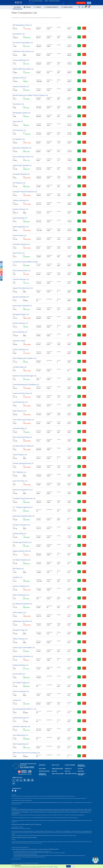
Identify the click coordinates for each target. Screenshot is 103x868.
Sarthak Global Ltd (19, 533)
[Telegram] (13, 783)
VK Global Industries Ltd (21, 560)
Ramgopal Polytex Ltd (21, 314)
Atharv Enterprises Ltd (21, 595)
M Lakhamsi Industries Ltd (22, 604)
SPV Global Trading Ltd (21, 682)
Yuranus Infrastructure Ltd (22, 393)
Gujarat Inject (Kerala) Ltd (22, 165)
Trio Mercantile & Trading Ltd (23, 446)
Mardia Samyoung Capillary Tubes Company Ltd (30, 95)
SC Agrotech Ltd (19, 139)
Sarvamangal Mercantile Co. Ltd (24, 709)
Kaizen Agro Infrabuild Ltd (22, 305)
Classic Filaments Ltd (20, 349)
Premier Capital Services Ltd (23, 463)
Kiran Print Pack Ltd (20, 481)
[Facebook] (13, 780)
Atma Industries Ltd (20, 332)
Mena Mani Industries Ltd (22, 148)
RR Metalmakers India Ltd (22, 25)
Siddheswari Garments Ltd (22, 621)
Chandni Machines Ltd (21, 279)
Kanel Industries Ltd (20, 218)
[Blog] (24, 780)
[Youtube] (28, 780)
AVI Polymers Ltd (19, 183)
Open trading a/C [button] (81, 2)
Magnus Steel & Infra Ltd (22, 551)
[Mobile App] (82, 7)
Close (73, 866)
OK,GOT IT (68, 866)
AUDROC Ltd (17, 577)
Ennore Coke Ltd (19, 674)
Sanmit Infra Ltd (18, 253)
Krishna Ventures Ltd (20, 323)
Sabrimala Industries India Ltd (23, 516)
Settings (55, 866)
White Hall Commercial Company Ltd (26, 753)
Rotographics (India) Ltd (21, 113)
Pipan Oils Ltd (18, 121)
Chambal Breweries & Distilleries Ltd (26, 384)
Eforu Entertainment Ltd (21, 270)
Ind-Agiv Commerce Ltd (21, 525)
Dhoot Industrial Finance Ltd (23, 156)
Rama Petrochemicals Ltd (22, 437)
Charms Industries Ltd (21, 691)
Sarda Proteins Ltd (19, 235)
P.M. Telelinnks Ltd (19, 472)
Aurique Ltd (17, 700)
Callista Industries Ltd (20, 200)
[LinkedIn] (21, 780)
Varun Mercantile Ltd (20, 735)
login (89, 2)
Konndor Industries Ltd (21, 586)
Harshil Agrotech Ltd (20, 402)
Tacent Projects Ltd (20, 455)
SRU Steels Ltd (18, 569)
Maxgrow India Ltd (19, 78)
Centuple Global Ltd (20, 428)
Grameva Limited (19, 341)
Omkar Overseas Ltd (20, 639)
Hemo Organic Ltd (19, 612)
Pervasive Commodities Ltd (23, 42)
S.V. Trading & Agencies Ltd (23, 507)
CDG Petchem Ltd (19, 130)
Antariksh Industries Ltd (21, 726)
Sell (84, 28)
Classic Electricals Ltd (21, 718)
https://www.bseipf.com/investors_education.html (19, 844)
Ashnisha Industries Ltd (21, 244)
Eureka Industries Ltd (20, 665)
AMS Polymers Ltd (19, 411)
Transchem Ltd (18, 104)
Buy (79, 28)
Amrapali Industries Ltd (21, 174)
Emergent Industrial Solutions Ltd (25, 191)
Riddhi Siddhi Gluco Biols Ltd (23, 69)
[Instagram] (32, 780)
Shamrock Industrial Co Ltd (23, 490)
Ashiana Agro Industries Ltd (23, 656)
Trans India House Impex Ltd (23, 419)
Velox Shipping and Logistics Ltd (24, 358)
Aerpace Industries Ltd (21, 86)
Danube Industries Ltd (21, 297)
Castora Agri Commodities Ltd (24, 647)
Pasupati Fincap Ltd (20, 630)
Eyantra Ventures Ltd (20, 209)
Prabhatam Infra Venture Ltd (23, 51)
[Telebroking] (79, 7)
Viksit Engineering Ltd (20, 744)
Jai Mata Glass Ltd (19, 367)
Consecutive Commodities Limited (25, 262)
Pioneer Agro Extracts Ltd (22, 542)
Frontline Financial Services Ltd (24, 498)
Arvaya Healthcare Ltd (21, 60)
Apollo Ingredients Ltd (20, 227)
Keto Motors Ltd (19, 34)
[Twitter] (17, 780)
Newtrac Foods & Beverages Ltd (24, 376)
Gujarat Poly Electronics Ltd (23, 288)
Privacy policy (50, 866)
